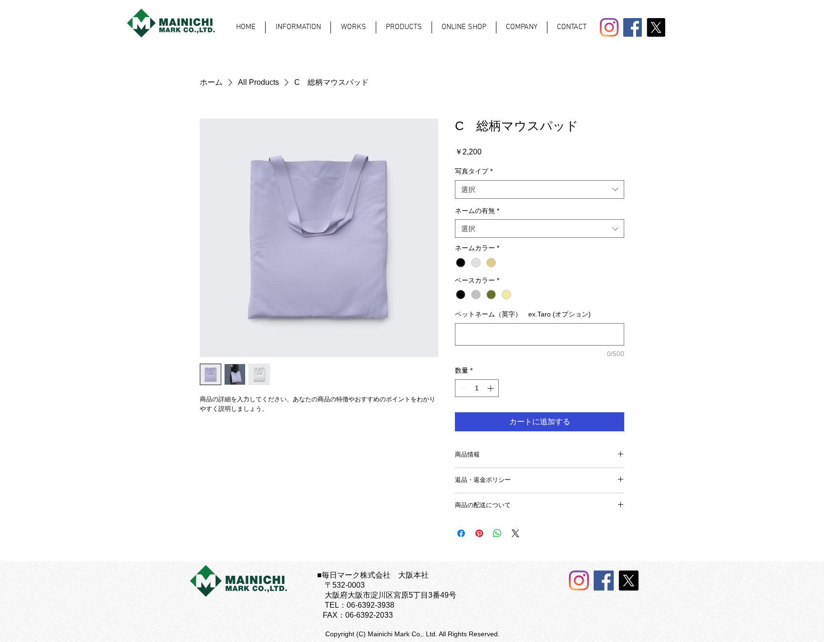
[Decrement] (462, 388)
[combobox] (539, 189)
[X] (656, 27)
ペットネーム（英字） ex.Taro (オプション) (523, 314)
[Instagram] (609, 27)
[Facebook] (632, 27)
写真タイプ (474, 171)
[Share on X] (515, 533)
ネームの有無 (477, 210)
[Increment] (491, 388)
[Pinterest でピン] (479, 533)
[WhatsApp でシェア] (497, 533)
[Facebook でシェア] (461, 533)
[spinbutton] (476, 388)
